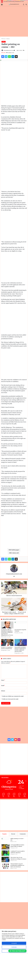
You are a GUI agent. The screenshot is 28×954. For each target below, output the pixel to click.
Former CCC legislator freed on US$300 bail (6, 648)
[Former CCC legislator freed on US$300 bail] (7, 642)
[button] (17, 950)
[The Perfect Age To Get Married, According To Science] (5, 859)
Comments (23, 834)
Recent (13, 834)
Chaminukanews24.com (8, 50)
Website (3, 691)
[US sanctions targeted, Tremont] (21, 624)
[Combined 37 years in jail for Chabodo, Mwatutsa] (5, 853)
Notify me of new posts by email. (10, 699)
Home (4, 38)
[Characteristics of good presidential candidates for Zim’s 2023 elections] (5, 865)
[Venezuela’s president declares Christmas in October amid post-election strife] (21, 642)
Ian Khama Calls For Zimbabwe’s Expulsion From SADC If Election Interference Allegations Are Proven (7, 632)
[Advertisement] (14, 21)
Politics (8, 38)
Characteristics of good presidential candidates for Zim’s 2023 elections (17, 865)
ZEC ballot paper (14, 550)
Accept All (14, 943)
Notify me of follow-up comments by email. (13, 696)
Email (3, 685)
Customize (14, 947)
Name (3, 680)
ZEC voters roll (14, 553)
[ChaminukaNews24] (14, 4)
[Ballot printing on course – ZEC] (5, 840)
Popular (4, 834)
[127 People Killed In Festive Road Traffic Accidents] (5, 846)
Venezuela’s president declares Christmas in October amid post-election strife (20, 649)
